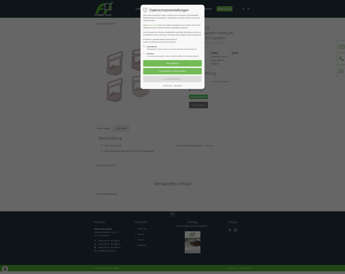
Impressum (178, 86)
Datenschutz (153, 25)
